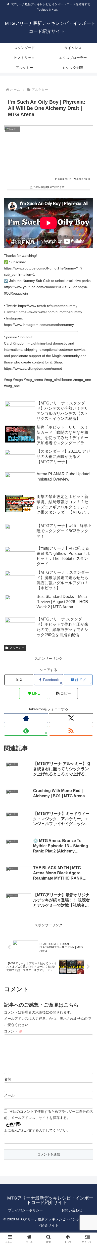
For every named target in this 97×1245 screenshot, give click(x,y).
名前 (7, 1079)
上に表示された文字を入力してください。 (37, 1130)
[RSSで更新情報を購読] (71, 731)
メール (9, 1095)
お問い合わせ (71, 1210)
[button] (63, 693)
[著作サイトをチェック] (26, 718)
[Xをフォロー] (71, 718)
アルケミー (16, 648)
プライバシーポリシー (25, 1210)
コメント (13, 1031)
